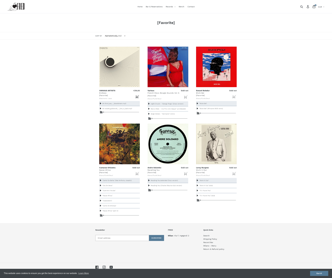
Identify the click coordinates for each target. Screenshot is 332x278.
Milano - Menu (209, 246)
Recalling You (154, 170)
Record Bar (208, 242)
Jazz (110, 98)
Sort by (98, 36)
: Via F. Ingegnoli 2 (178, 236)
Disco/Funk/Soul (154, 99)
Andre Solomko (154, 168)
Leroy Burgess (202, 168)
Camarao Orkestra (107, 168)
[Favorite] (103, 95)
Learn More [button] (83, 273)
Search (206, 236)
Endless (102, 93)
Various (151, 91)
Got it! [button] (319, 273)
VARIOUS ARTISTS (107, 91)
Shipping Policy (210, 239)
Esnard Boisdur (203, 91)
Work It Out (201, 170)
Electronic (103, 98)
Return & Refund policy (213, 249)
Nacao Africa (105, 170)
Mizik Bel (200, 93)
